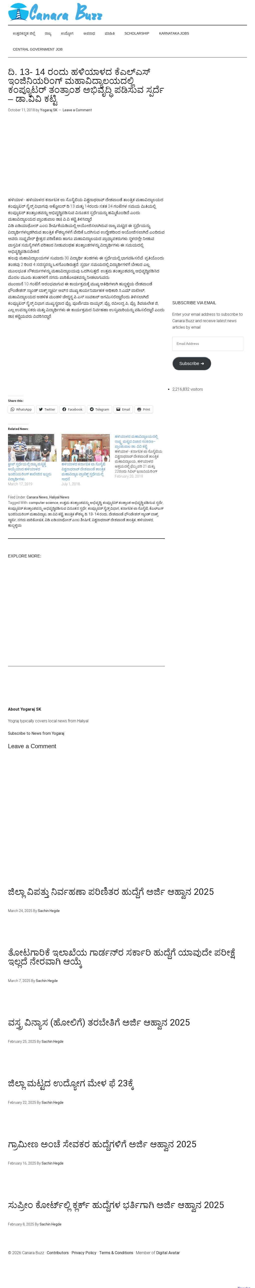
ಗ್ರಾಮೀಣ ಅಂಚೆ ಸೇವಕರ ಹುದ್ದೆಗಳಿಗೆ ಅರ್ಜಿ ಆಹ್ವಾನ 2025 (102, 1144)
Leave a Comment (77, 110)
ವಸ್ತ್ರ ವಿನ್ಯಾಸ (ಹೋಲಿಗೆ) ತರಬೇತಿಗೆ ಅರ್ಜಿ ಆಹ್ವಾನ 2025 (99, 1022)
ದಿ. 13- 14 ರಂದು (96, 514)
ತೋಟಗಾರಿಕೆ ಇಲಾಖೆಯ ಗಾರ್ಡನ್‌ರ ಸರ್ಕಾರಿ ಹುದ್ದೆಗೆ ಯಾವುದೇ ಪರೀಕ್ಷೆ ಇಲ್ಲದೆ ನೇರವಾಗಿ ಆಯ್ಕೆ (121, 957)
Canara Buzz (55, 12)
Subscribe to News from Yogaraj (36, 733)
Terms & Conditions (116, 1252)
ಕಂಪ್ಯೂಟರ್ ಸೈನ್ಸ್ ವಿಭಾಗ (103, 508)
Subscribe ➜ (191, 363)
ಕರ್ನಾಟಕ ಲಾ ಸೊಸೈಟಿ (134, 508)
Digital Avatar (168, 1252)
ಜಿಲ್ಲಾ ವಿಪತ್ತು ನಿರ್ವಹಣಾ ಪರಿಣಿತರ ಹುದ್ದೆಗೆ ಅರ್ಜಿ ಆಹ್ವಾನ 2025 (111, 892)
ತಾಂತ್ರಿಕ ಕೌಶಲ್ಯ (73, 514)
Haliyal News (59, 497)
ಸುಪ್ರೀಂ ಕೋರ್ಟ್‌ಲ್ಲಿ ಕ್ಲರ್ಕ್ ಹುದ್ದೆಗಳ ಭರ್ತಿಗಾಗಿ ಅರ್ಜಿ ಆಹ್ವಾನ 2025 (116, 1205)
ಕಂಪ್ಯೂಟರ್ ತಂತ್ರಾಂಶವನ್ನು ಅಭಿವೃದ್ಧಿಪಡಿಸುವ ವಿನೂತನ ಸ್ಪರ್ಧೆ (47, 508)
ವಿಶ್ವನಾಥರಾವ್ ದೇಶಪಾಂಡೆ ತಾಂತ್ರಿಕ (114, 520)
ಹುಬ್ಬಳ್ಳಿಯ (15, 525)
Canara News (37, 497)
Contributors (58, 1252)
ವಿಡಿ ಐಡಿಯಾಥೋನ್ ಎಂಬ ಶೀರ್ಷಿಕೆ (67, 520)
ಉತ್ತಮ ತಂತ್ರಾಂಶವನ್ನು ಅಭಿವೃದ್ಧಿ (80, 503)
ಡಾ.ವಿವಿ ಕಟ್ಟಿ (55, 514)
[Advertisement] (86, 162)
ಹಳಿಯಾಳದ (145, 520)
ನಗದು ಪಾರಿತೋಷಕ (30, 520)
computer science (43, 503)
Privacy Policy (83, 1252)
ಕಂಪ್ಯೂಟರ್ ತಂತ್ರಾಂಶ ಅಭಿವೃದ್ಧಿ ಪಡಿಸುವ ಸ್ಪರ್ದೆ (133, 503)
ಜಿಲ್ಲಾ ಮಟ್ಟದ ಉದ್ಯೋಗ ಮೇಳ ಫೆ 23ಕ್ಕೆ (71, 1083)
